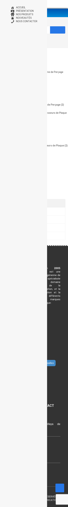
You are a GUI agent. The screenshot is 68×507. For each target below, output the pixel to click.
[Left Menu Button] (3, 4)
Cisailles (49, 363)
